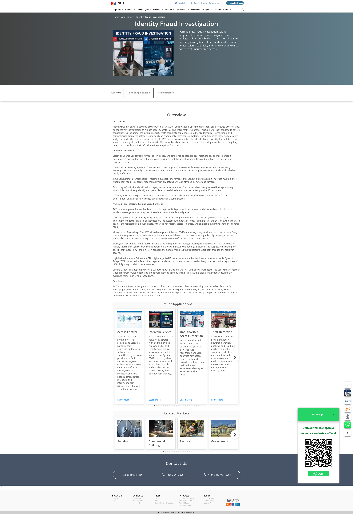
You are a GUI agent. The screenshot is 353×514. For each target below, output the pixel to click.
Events (157, 501)
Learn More (123, 399)
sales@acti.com (135, 474)
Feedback (136, 503)
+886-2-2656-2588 (175, 474)
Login (204, 3)
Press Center (160, 498)
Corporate (114, 498)
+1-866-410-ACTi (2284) (219, 474)
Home (116, 16)
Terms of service (210, 498)
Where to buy (138, 501)
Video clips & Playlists (187, 498)
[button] (154, 405)
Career (113, 501)
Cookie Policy (209, 503)
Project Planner (184, 503)
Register (194, 3)
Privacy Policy (209, 501)
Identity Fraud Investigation (150, 16)
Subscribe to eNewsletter (164, 503)
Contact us (137, 498)
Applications (127, 16)
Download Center (185, 501)
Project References (186, 505)
